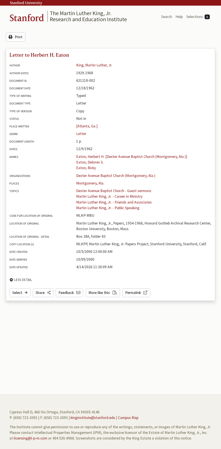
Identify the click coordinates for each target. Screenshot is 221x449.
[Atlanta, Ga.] (87, 126)
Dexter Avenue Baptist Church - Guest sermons (113, 190)
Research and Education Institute (88, 19)
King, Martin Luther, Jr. (94, 65)
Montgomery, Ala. (90, 183)
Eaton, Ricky (86, 167)
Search (166, 16)
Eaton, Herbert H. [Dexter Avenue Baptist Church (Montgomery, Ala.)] (131, 156)
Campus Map (128, 417)
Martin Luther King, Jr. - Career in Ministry (109, 196)
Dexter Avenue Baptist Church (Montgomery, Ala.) (115, 175)
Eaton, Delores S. (90, 162)
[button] (43, 292)
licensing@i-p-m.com (30, 438)
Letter (81, 133)
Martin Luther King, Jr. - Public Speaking (107, 207)
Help (179, 16)
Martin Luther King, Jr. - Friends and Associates (114, 202)
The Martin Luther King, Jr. (81, 13)
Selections (197, 16)
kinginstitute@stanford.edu (93, 417)
